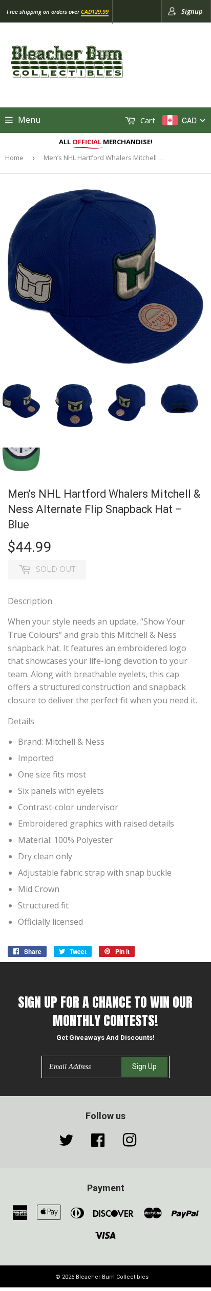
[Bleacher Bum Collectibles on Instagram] (129, 1142)
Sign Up (144, 1066)
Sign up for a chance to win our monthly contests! (105, 1011)
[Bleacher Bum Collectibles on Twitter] (66, 1142)
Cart (146, 120)
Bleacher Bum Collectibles (112, 1277)
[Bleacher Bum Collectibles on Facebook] (98, 1142)
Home (14, 157)
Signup (192, 11)
